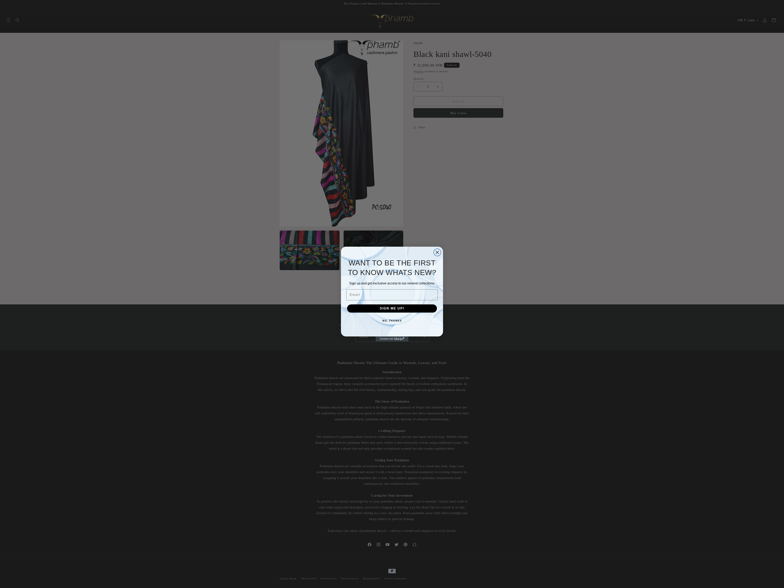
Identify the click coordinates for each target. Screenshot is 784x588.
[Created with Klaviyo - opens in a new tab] (392, 338)
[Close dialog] (437, 252)
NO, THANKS (392, 320)
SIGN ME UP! (392, 308)
